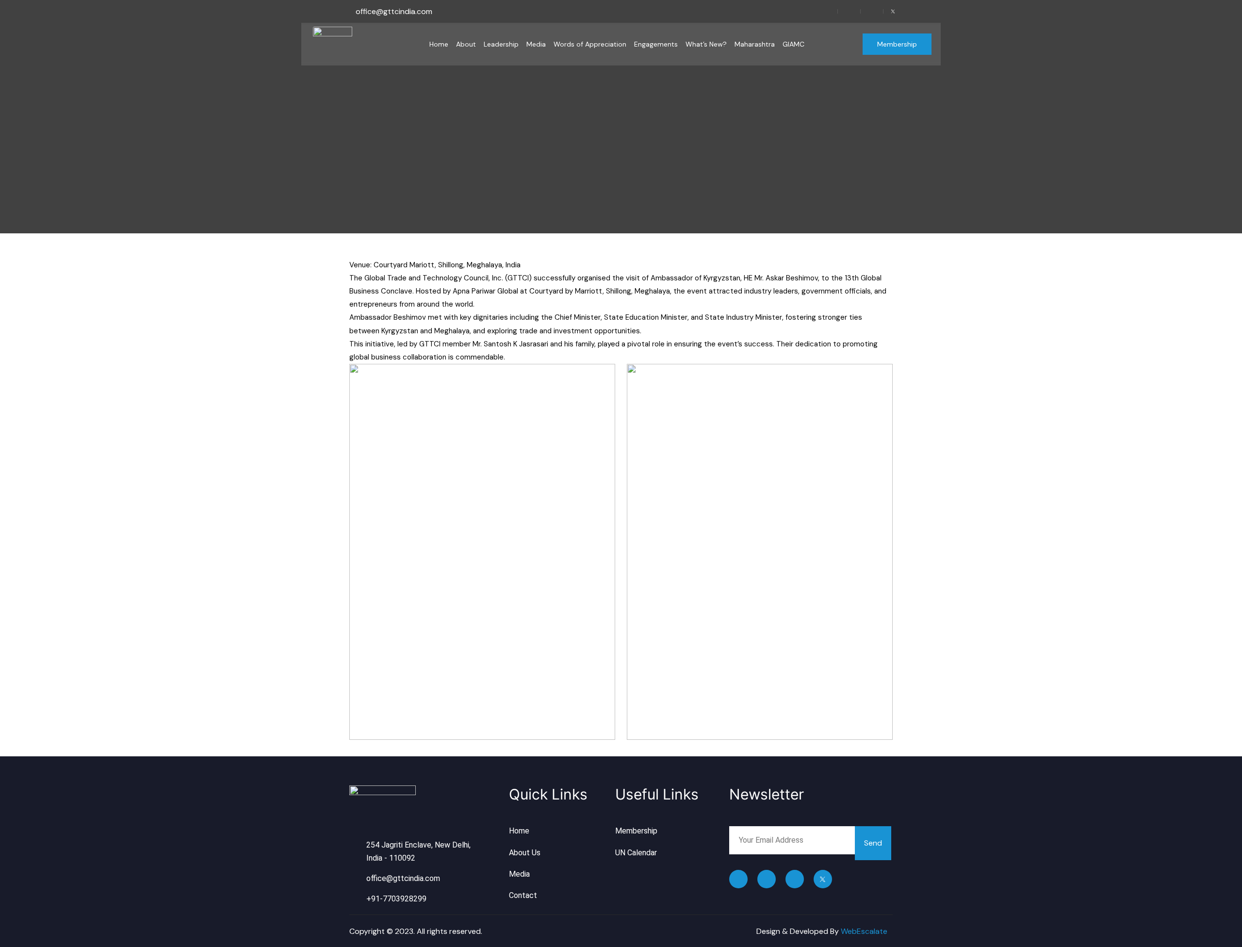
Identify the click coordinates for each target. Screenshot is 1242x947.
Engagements (656, 44)
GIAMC (793, 44)
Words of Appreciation (590, 44)
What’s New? (706, 44)
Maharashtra (755, 44)
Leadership (501, 44)
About (466, 44)
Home (438, 44)
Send (873, 843)
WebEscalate (864, 931)
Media (536, 44)
